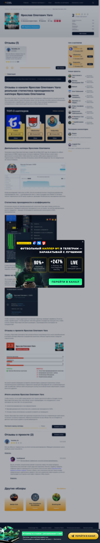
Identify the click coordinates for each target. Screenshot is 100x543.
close (83, 242)
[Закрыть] (98, 531)
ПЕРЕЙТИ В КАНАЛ (65, 281)
